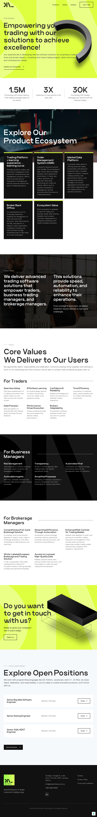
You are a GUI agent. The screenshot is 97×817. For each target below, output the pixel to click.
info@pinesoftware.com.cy (55, 784)
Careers (73, 5)
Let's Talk (86, 5)
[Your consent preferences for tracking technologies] (93, 813)
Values (64, 5)
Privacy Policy (82, 779)
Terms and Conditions (85, 783)
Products (55, 5)
